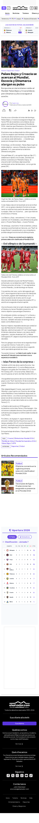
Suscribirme (19, 723)
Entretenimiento (14, 802)
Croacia (10, 438)
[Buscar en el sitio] (8, 8)
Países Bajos (6, 443)
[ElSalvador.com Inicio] (20, 8)
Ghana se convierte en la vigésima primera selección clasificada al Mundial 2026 (25, 469)
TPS (12, 18)
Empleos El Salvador (30, 18)
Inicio (7, 13)
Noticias (16, 13)
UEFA (14, 443)
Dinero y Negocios (19, 806)
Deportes (10, 70)
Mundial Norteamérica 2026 (25, 441)
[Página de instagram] (17, 777)
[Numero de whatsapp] (22, 777)
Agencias (15, 103)
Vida (30, 798)
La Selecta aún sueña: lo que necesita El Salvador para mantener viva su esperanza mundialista (18, 355)
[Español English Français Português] (35, 8)
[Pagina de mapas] (31, 8)
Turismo (25, 13)
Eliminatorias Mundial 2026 (24, 438)
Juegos (18, 18)
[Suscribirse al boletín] (4, 8)
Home (3, 70)
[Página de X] (12, 777)
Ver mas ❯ (19, 744)
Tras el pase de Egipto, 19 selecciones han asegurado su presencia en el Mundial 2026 (25, 487)
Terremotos (5, 18)
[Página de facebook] (8, 777)
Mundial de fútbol (8, 441)
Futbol (17, 70)
